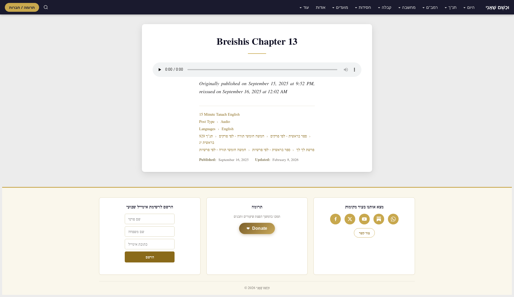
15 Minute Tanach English (219, 114)
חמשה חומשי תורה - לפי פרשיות (222, 150)
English (227, 129)
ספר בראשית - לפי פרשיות (271, 150)
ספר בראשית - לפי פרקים (288, 136)
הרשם (150, 257)
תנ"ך (452, 7)
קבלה (386, 7)
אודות (320, 7)
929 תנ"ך (206, 136)
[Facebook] (335, 219)
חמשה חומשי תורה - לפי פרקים (241, 136)
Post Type (206, 121)
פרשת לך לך (305, 150)
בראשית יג (206, 142)
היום (471, 7)
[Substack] (378, 219)
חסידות (365, 7)
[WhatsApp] (393, 219)
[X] (350, 219)
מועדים (342, 7)
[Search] (45, 7)
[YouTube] (364, 219)
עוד (306, 7)
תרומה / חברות (22, 7)
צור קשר (364, 232)
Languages (207, 129)
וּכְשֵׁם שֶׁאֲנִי (497, 7)
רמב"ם (432, 7)
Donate (259, 228)
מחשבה (408, 7)
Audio (225, 121)
